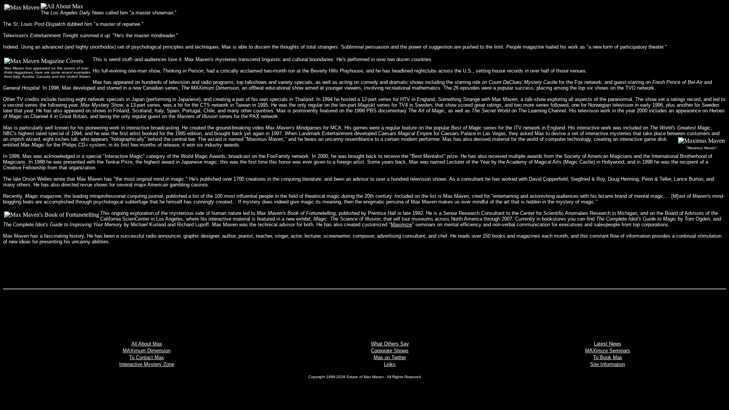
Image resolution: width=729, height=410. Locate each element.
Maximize (401, 224)
